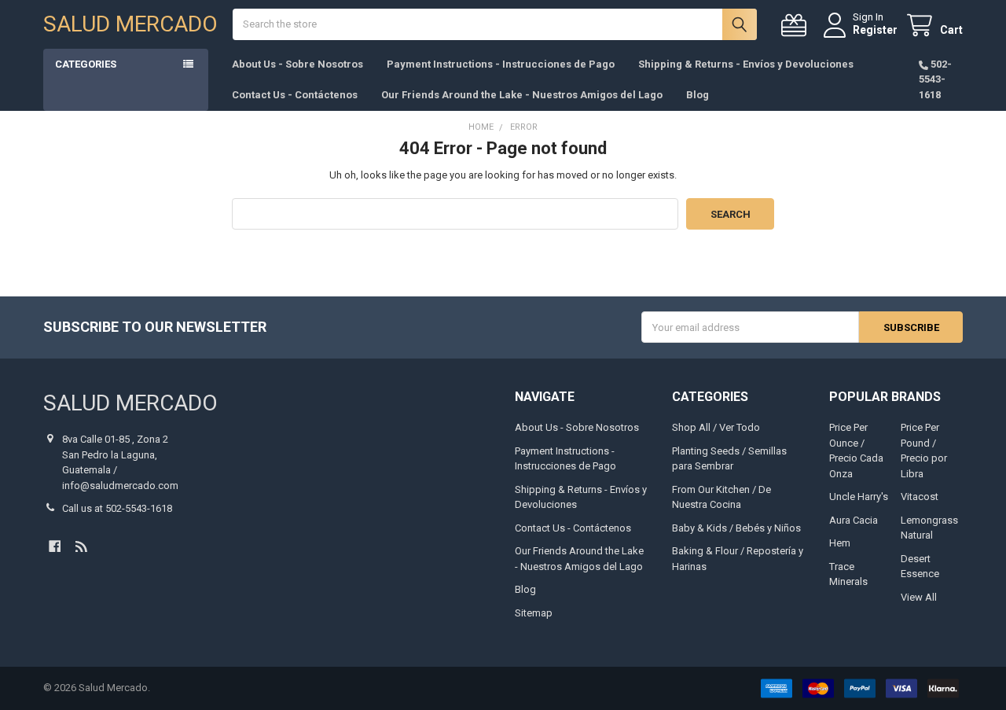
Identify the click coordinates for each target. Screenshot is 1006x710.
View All (919, 597)
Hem (839, 543)
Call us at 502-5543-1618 (117, 508)
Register (875, 30)
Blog (697, 95)
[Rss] (81, 546)
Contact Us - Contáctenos (295, 95)
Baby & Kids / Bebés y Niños (736, 528)
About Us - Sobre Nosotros (297, 64)
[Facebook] (54, 546)
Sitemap (534, 613)
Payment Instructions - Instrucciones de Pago (501, 64)
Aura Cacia (853, 520)
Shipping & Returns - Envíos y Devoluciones (746, 64)
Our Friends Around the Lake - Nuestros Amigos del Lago (522, 95)
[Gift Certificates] (797, 25)
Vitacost (919, 496)
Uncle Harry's (858, 496)
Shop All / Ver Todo (716, 427)
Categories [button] (85, 64)
